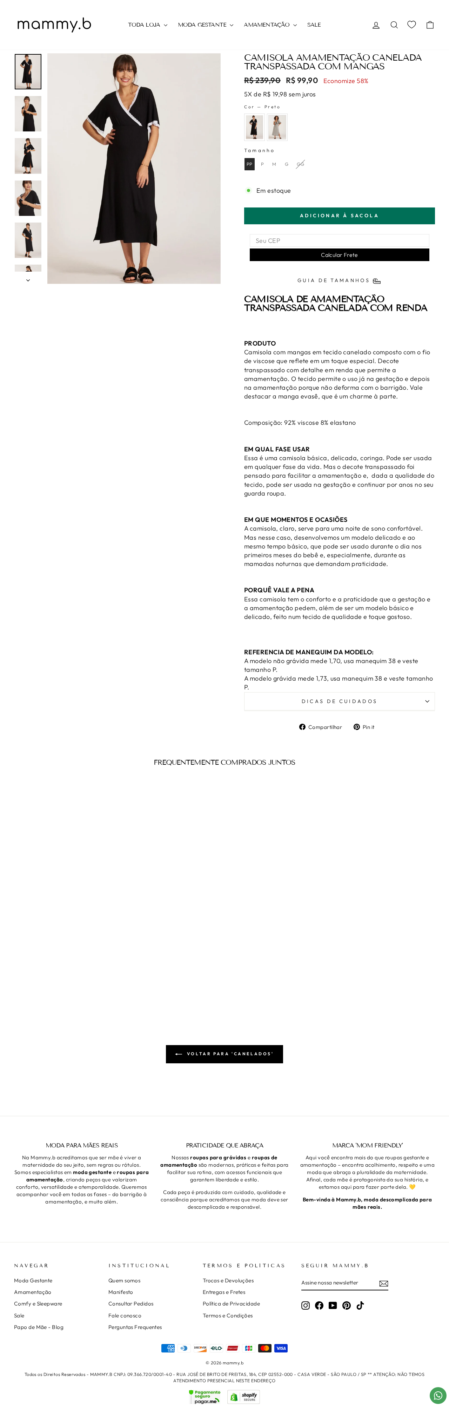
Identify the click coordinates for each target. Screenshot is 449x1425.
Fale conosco (124, 1315)
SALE (314, 24)
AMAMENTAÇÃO (267, 24)
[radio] (254, 127)
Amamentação (33, 1292)
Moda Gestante (33, 1280)
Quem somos (124, 1280)
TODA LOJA (145, 24)
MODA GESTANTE (203, 24)
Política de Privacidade (231, 1303)
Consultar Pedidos (131, 1303)
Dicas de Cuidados (339, 701)
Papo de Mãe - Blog (38, 1327)
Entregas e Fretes (224, 1292)
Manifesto (120, 1292)
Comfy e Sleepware (38, 1303)
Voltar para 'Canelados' (229, 1053)
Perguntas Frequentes (135, 1327)
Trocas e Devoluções (228, 1280)
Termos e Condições (228, 1315)
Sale (19, 1315)
